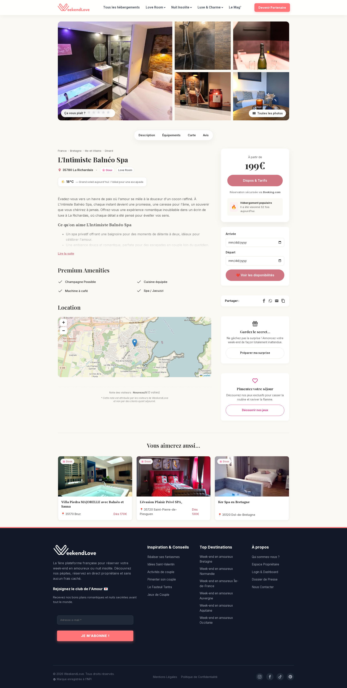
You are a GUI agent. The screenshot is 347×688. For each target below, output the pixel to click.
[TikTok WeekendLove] (280, 676)
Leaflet (206, 375)
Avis (206, 135)
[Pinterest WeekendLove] (290, 676)
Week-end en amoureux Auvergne (216, 595)
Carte (192, 135)
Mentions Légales (165, 677)
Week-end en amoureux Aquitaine (216, 608)
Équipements (171, 135)
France (62, 150)
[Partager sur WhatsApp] (270, 301)
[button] (134, 343)
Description (147, 135)
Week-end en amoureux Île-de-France (219, 583)
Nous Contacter (263, 587)
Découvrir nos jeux (255, 410)
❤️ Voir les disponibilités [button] (255, 275)
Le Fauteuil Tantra (159, 587)
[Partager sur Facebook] (264, 301)
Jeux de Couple (158, 595)
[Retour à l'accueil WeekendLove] (95, 550)
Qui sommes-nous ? (266, 557)
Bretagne (76, 150)
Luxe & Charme (209, 7)
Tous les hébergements (121, 7)
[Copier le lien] (283, 301)
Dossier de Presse (265, 579)
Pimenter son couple (161, 579)
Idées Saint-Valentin (161, 564)
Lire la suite (66, 253)
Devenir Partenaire (272, 7)
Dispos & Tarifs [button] (255, 180)
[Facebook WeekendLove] (270, 676)
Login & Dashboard (265, 572)
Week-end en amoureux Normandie (216, 571)
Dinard (109, 150)
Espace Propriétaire (265, 564)
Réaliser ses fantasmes (163, 557)
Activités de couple (160, 572)
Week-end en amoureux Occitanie (216, 620)
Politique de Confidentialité (199, 677)
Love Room (154, 7)
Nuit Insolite (180, 7)
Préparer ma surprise (255, 352)
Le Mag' (235, 7)
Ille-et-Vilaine (93, 150)
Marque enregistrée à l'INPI (74, 679)
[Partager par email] (277, 301)
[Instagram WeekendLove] (259, 676)
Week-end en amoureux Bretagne (216, 559)
